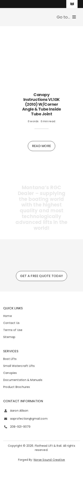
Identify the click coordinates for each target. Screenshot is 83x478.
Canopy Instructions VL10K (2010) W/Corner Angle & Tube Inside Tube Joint (41, 104)
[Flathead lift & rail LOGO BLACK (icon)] (17, 13)
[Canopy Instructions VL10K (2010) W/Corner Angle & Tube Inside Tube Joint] (41, 35)
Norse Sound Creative (49, 460)
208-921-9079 (20, 427)
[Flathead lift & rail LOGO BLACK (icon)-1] (41, 247)
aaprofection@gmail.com (29, 419)
